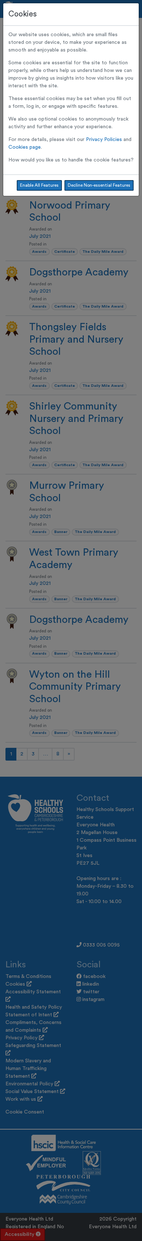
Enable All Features (39, 185)
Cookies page (24, 147)
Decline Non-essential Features (99, 185)
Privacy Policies (104, 139)
